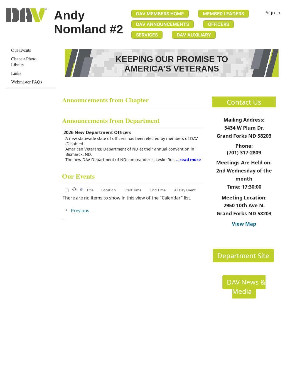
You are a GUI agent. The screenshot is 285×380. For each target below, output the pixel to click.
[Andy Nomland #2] (26, 15)
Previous (80, 211)
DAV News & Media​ (246, 286)
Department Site (243, 255)
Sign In (273, 12)
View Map (244, 223)
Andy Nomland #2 (88, 22)
